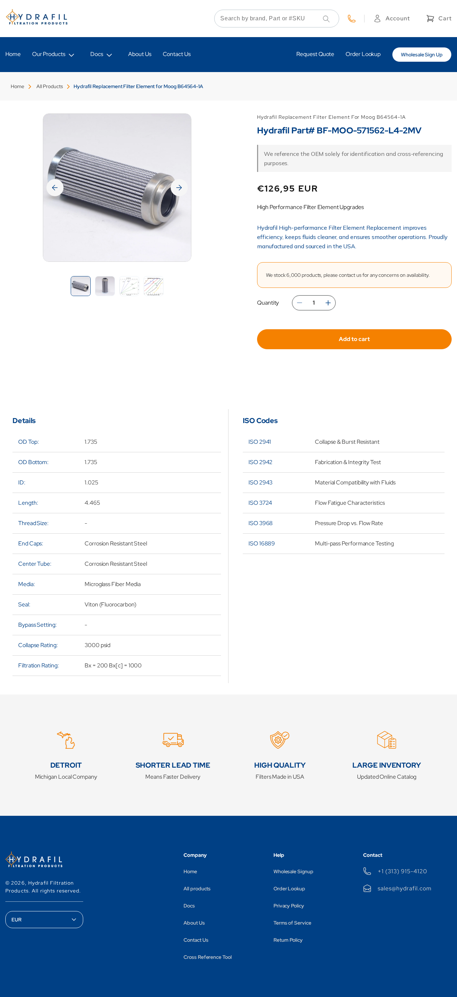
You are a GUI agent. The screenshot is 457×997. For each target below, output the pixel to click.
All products (197, 888)
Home (17, 86)
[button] (438, 18)
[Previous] (55, 187)
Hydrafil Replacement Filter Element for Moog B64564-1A (138, 86)
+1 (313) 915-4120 (402, 871)
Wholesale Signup (293, 871)
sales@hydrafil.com (404, 888)
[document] (117, 187)
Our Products (48, 54)
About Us (194, 923)
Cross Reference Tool (208, 957)
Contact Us (196, 940)
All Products (49, 86)
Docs (96, 54)
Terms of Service (292, 923)
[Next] (179, 187)
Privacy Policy (288, 905)
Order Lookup (289, 888)
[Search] (326, 19)
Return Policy (288, 940)
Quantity (268, 302)
